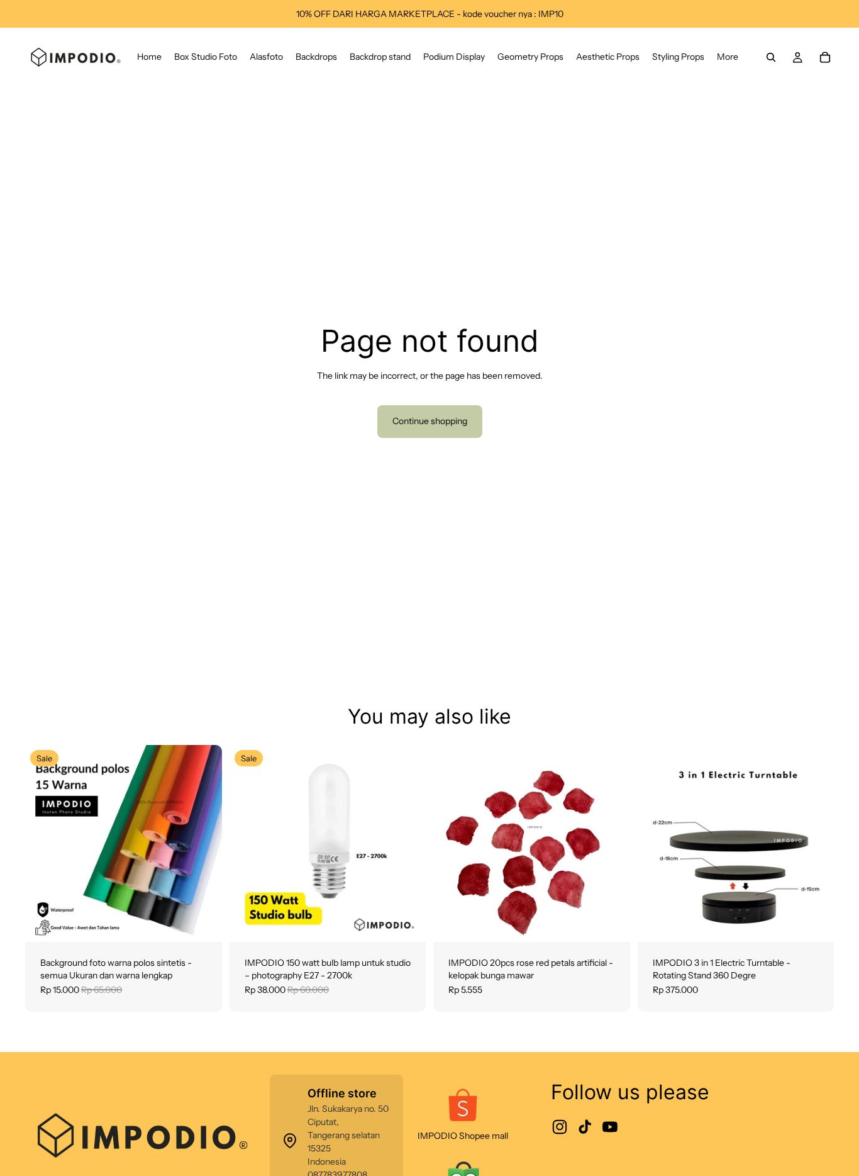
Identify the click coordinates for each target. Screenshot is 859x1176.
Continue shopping (429, 421)
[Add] (406, 922)
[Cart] (825, 57)
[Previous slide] (44, 844)
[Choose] (202, 922)
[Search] (771, 57)
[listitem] (728, 57)
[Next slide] (203, 844)
